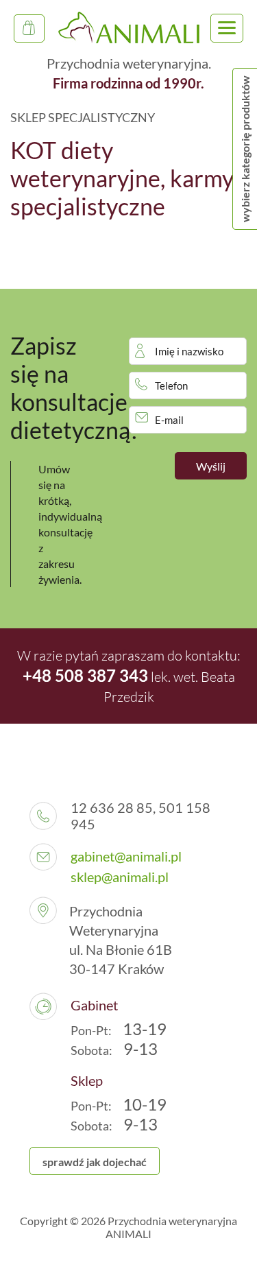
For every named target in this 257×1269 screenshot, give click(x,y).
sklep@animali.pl (120, 876)
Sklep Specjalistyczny (29, 28)
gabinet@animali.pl (126, 856)
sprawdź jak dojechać (94, 1161)
